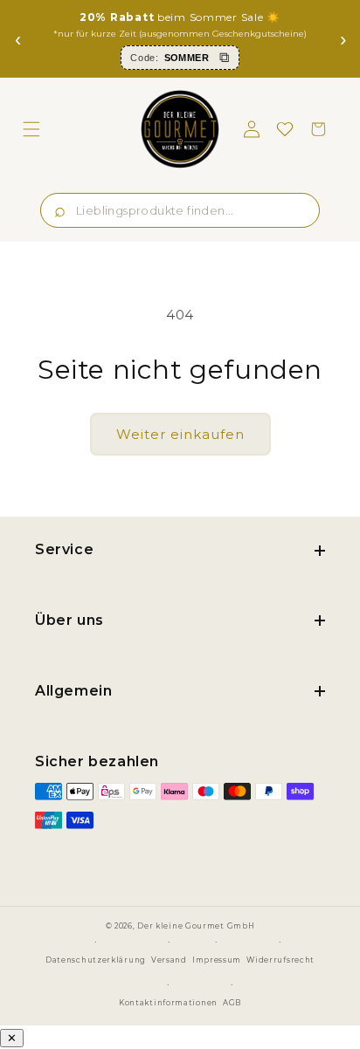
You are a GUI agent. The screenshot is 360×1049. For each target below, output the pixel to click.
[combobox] (180, 210)
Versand (169, 960)
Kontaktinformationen (168, 1002)
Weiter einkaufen (180, 434)
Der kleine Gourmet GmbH (195, 926)
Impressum (216, 960)
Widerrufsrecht (280, 960)
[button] (31, 129)
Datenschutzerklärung (95, 960)
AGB (232, 1002)
